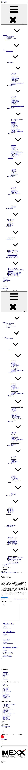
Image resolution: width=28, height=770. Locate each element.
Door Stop (5, 698)
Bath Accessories (7, 572)
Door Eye (5, 690)
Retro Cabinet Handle (12, 253)
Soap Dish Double (15, 126)
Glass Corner (13, 206)
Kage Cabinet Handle (12, 255)
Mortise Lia (10, 221)
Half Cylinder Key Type (13, 274)
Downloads (5, 279)
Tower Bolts (5, 695)
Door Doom (5, 689)
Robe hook (13, 107)
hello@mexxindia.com (5, 726)
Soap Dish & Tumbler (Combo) (17, 83)
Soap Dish (13, 124)
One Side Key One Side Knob (14, 272)
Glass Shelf (13, 207)
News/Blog (5, 281)
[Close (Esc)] (1, 761)
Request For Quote (4, 288)
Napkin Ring (13, 75)
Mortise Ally (10, 220)
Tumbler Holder (14, 79)
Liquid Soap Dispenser (15, 129)
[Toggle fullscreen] (3, 761)
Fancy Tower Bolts (7, 691)
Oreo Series (14, 572)
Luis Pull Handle (11, 237)
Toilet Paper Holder (15, 130)
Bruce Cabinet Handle (13, 251)
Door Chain (5, 688)
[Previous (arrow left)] (1, 762)
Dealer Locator (4, 739)
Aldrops (4, 684)
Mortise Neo (10, 224)
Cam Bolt (5, 697)
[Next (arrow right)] (2, 762)
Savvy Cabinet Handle (13, 252)
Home (2, 572)
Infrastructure (6, 276)
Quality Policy (9, 37)
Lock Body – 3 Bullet (12, 268)
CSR (4, 278)
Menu (24, 23)
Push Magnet (6, 694)
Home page (5, 672)
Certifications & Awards (11, 38)
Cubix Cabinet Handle (13, 250)
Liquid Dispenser (14, 80)
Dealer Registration (7, 655)
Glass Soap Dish (14, 125)
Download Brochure (7, 656)
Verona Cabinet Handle (13, 256)
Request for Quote (4, 597)
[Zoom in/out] (4, 761)
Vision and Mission (10, 36)
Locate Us (5, 679)
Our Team (8, 39)
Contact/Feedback (7, 280)
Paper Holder (13, 81)
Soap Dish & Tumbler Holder (17, 131)
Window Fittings (6, 696)
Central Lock (6, 687)
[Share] (2, 761)
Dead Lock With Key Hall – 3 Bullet (16, 269)
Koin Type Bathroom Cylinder (14, 273)
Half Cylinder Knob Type (13, 275)
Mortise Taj (10, 225)
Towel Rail (13, 74)
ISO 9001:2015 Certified (8, 652)
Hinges (4, 692)
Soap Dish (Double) (15, 78)
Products (5, 49)
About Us (5, 35)
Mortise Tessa (11, 223)
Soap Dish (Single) (15, 77)
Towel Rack (13, 73)
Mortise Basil (11, 219)
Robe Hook (13, 84)
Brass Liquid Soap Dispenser (17, 119)
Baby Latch (10, 271)
